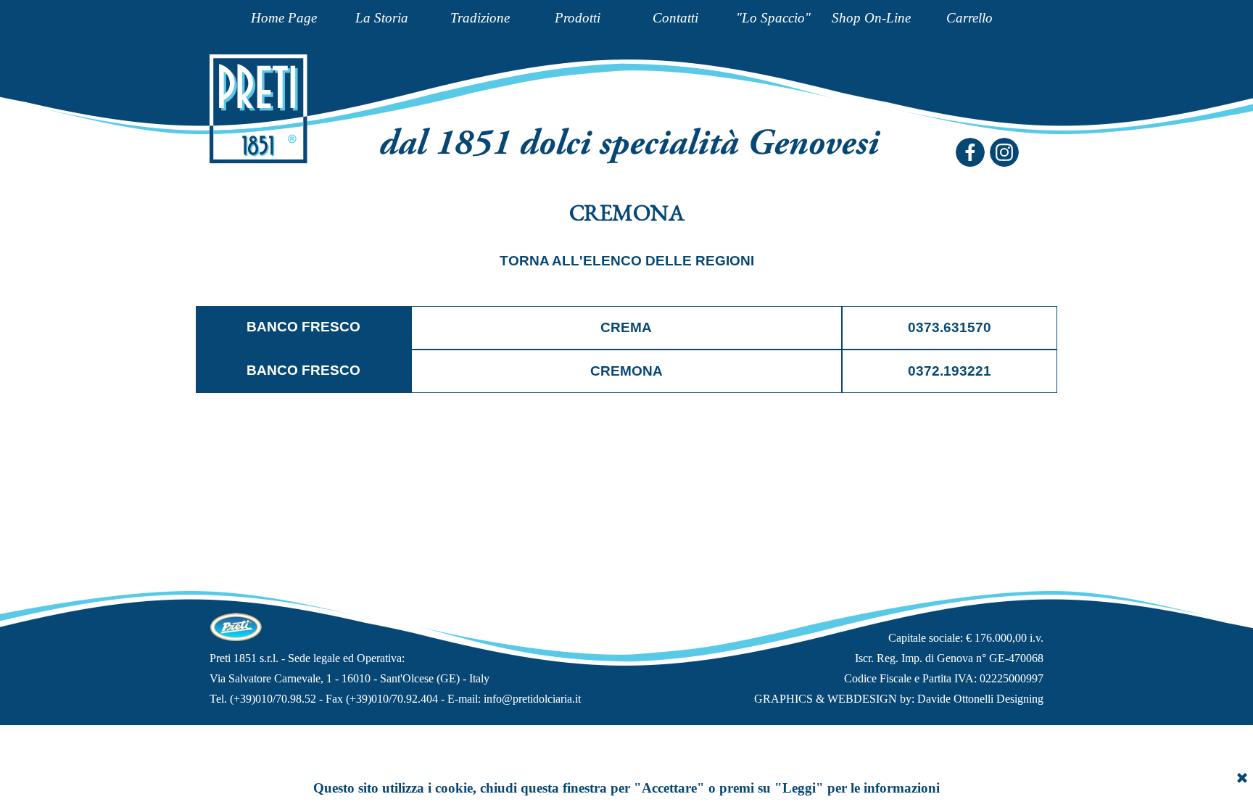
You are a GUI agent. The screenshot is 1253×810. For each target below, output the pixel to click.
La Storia (381, 17)
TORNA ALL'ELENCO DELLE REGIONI (627, 260)
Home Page (284, 17)
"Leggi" (799, 787)
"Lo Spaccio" (773, 17)
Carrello (969, 17)
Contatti (675, 17)
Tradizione (480, 17)
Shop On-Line (871, 17)
